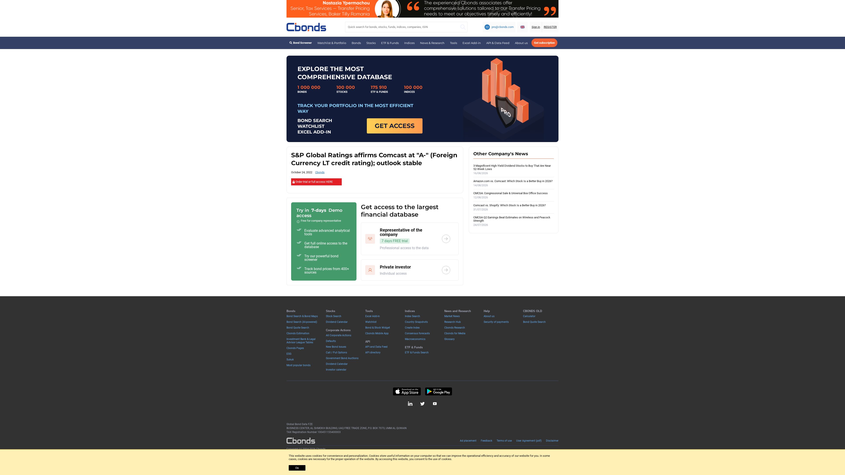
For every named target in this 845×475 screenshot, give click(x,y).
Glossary (449, 339)
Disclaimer (552, 440)
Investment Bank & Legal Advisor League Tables (301, 341)
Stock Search (333, 316)
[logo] (306, 27)
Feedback (486, 440)
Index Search (412, 316)
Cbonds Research (454, 327)
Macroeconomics (415, 339)
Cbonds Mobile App (377, 333)
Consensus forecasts (417, 333)
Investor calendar (336, 369)
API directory (372, 352)
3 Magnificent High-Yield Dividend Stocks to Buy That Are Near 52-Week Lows (512, 169)
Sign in (536, 27)
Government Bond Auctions (342, 358)
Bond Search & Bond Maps (302, 316)
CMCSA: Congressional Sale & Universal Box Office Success (510, 195)
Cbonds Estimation (298, 333)
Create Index (412, 327)
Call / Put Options (336, 352)
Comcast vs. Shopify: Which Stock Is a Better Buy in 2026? (509, 207)
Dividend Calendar (337, 321)
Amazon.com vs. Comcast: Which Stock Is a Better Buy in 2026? (513, 183)
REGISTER (550, 27)
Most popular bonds (298, 365)
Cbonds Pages (295, 348)
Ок (297, 468)
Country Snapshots (416, 321)
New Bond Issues (336, 346)
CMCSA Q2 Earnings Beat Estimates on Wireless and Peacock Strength (511, 221)
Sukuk (290, 359)
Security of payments (496, 321)
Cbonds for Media (454, 333)
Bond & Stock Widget (377, 327)
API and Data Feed (376, 346)
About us (521, 43)
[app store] (407, 391)
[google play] (438, 391)
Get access (395, 126)
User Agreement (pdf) (529, 440)
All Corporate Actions (338, 335)
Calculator (529, 316)
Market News (452, 316)
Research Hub (452, 321)
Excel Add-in (472, 43)
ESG (289, 353)
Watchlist (371, 321)
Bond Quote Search (298, 327)
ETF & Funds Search (417, 352)
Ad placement (468, 440)
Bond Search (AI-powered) (302, 321)
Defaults (331, 341)
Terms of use (504, 440)
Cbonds (320, 172)
